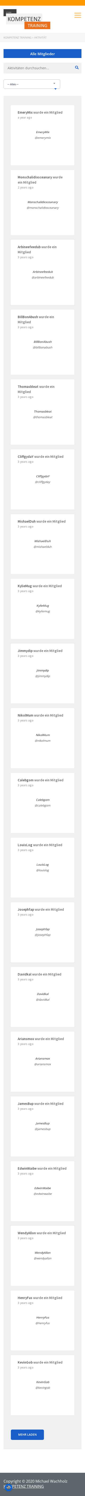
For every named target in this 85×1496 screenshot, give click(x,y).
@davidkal (42, 1000)
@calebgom (42, 805)
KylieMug (25, 586)
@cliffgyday (42, 482)
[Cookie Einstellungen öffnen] (8, 1490)
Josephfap (26, 909)
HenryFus (25, 1298)
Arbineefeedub (29, 247)
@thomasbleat (42, 417)
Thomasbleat (28, 386)
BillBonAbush (28, 317)
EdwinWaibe (27, 1168)
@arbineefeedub (43, 277)
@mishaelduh (42, 547)
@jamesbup (42, 1129)
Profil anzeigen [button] (42, 147)
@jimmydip (42, 676)
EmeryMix (25, 112)
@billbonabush (42, 347)
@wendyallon (42, 1258)
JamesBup (26, 1103)
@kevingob (42, 1388)
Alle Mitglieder (42, 53)
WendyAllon (27, 1233)
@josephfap (42, 935)
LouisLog (25, 845)
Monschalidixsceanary (35, 177)
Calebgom (26, 780)
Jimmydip (25, 650)
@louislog (42, 870)
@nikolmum (42, 741)
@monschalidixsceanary (43, 208)
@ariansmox (42, 1064)
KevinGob (25, 1362)
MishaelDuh (27, 521)
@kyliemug (42, 611)
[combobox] (32, 84)
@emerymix (43, 138)
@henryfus (42, 1323)
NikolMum (25, 715)
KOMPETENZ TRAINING (24, 1486)
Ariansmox (26, 1039)
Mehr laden (27, 1435)
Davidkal (24, 974)
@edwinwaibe (43, 1194)
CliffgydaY (26, 456)
